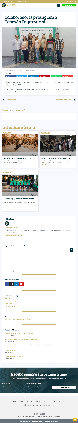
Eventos (29, 401)
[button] (58, 5)
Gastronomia (8, 303)
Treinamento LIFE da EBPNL (14, 356)
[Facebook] (67, 1)
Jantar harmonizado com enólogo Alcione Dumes (56, 158)
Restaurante (46, 401)
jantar (25, 319)
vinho (31, 319)
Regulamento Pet (25, 421)
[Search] (71, 250)
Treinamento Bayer (11, 350)
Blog (55, 401)
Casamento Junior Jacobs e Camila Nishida (17, 158)
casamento (8, 319)
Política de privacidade (51, 421)
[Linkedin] (72, 1)
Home (15, 401)
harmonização (17, 319)
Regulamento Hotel (37, 421)
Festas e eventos (9, 301)
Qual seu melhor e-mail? (34, 383)
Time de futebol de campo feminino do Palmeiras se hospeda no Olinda (20, 199)
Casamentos (8, 298)
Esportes (37, 401)
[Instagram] (70, 1)
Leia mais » (7, 165)
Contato (62, 401)
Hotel (22, 401)
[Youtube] (75, 1)
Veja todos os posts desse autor (14, 235)
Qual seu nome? (6, 383)
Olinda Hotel (8, 306)
